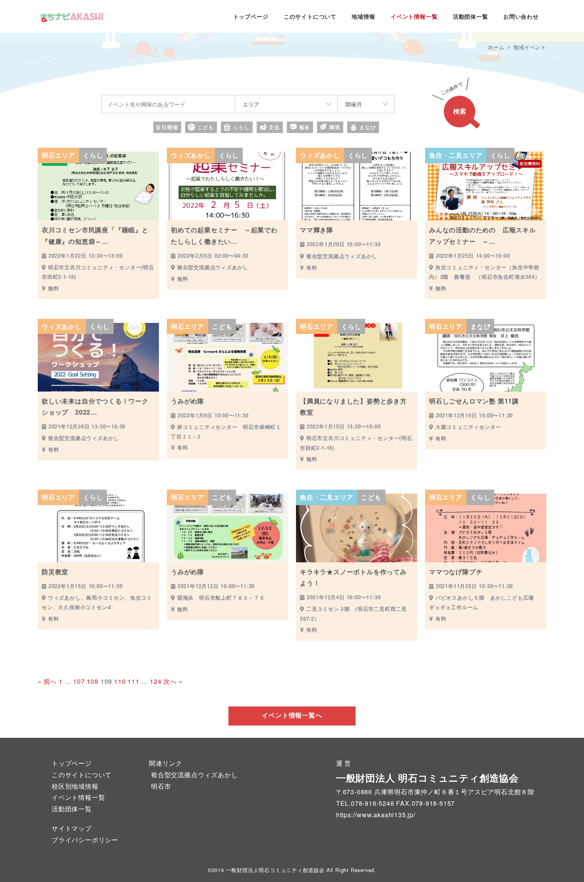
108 (92, 681)
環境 (334, 127)
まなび (368, 127)
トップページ (72, 763)
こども (205, 127)
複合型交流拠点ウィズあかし (194, 774)
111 (133, 681)
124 (155, 681)
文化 (274, 127)
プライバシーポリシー (85, 839)
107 (79, 681)
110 (120, 681)
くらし (241, 127)
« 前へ (47, 681)
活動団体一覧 (72, 808)
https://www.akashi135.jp (375, 814)
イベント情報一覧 (78, 797)
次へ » (172, 681)
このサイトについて (82, 774)
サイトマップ (72, 828)
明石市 (161, 786)
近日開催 (167, 127)
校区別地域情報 (75, 786)
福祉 (304, 127)
